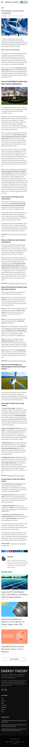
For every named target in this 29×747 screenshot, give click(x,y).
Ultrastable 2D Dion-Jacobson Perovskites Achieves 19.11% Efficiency (12, 649)
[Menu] (2, 2)
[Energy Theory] (12, 2)
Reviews (3, 709)
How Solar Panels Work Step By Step (16, 361)
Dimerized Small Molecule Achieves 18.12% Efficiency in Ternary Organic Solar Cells (12, 622)
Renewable (3, 707)
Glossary (3, 701)
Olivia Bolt (5, 15)
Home (6, 741)
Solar (2, 711)
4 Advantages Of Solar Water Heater (15, 475)
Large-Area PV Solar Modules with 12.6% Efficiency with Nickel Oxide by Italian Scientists (14, 594)
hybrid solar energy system (9, 509)
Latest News (4, 705)
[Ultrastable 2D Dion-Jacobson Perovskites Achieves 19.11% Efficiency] (14, 636)
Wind (2, 7)
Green (2, 703)
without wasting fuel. (6, 454)
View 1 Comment (14, 659)
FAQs (2, 698)
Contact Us (15, 743)
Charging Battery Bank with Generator (17, 283)
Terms (23, 741)
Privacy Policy (18, 741)
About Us (11, 741)
